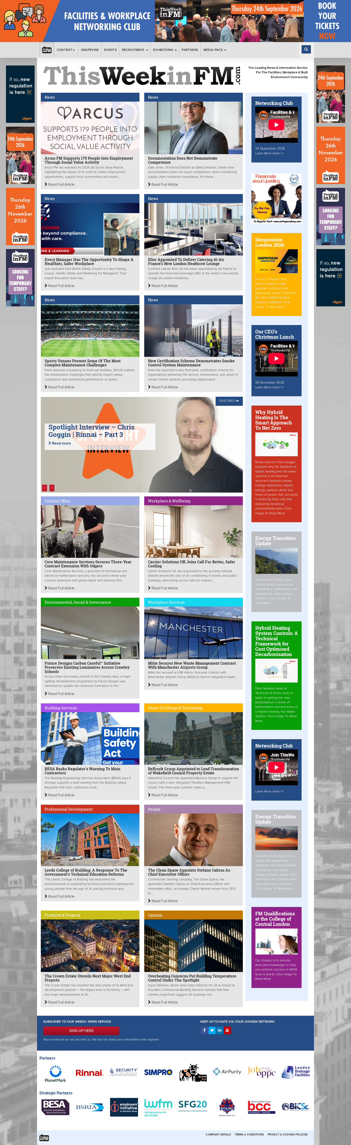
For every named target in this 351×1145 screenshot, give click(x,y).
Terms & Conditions (249, 1134)
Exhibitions (163, 50)
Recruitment (134, 50)
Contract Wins (57, 500)
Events (110, 50)
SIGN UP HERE (81, 1030)
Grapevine (90, 50)
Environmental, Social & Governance (78, 602)
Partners (190, 50)
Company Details (218, 1134)
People (154, 809)
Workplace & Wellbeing (169, 500)
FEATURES (227, 401)
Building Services (61, 707)
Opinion (155, 914)
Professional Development (69, 809)
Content (64, 50)
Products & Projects (62, 914)
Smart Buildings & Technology (175, 707)
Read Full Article (60, 184)
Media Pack (213, 50)
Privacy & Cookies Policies (288, 1134)
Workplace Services (166, 602)
